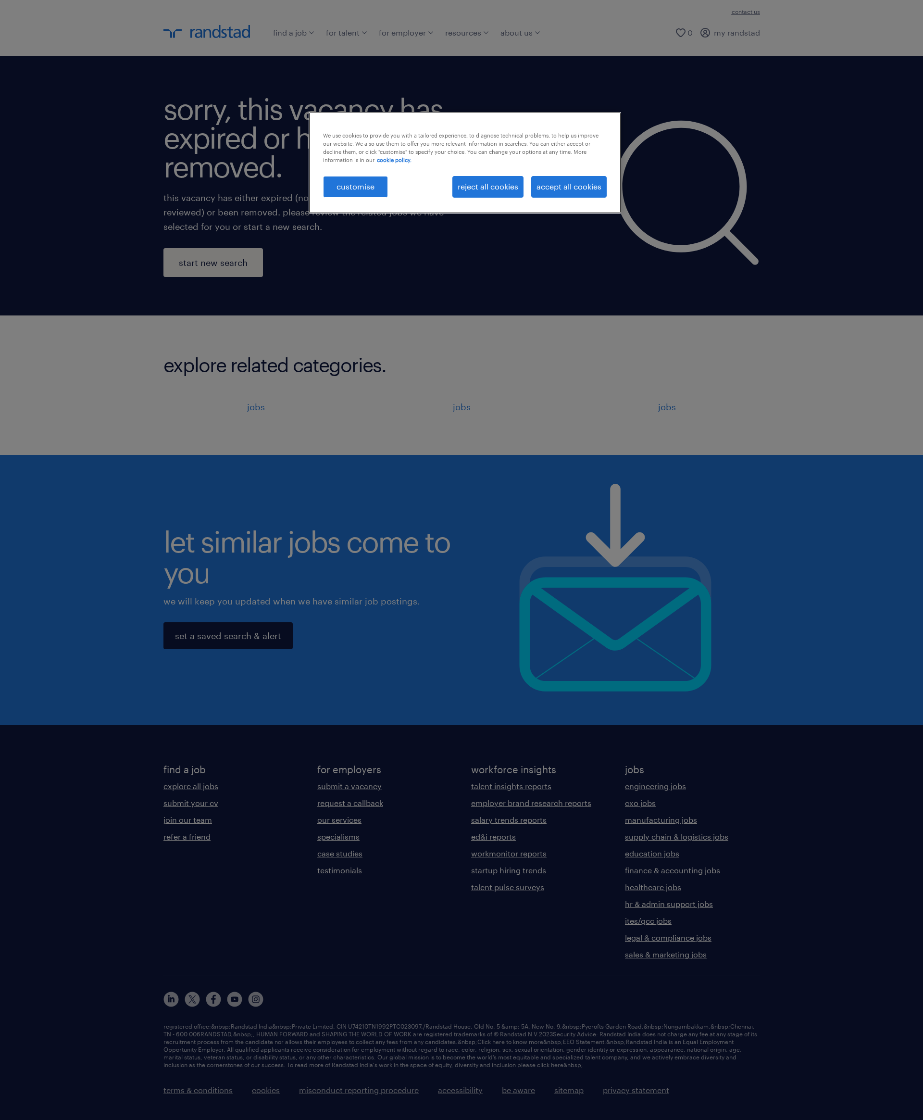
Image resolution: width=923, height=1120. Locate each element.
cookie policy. (394, 160)
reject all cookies (488, 186)
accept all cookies (568, 186)
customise (355, 186)
